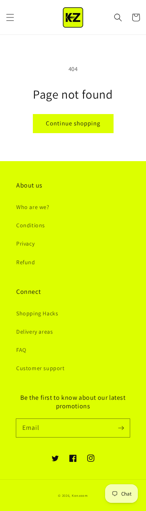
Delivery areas (34, 331)
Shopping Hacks (37, 313)
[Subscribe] (121, 428)
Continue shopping (73, 123)
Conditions (30, 225)
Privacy (25, 243)
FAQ (21, 350)
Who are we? (32, 207)
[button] (10, 17)
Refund (25, 262)
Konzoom (80, 495)
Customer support (40, 368)
